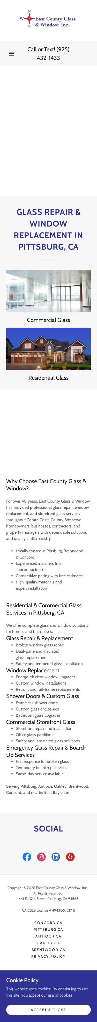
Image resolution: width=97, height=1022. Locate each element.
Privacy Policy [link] (48, 956)
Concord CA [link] (48, 922)
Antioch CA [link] (48, 936)
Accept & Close (48, 1009)
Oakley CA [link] (48, 943)
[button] (11, 53)
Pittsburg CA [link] (48, 929)
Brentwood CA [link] (48, 949)
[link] (49, 20)
